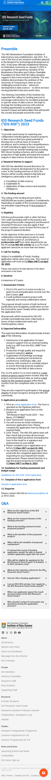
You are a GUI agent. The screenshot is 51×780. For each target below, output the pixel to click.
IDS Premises (8, 660)
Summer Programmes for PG (15, 740)
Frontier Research (10, 701)
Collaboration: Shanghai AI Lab (16, 715)
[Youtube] (19, 632)
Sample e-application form (14, 484)
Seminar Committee (11, 676)
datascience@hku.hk (37, 493)
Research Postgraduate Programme (19, 730)
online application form (25, 404)
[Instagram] (11, 632)
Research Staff (8, 681)
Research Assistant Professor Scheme (20, 710)
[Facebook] (15, 632)
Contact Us (36, 775)
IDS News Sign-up (10, 760)
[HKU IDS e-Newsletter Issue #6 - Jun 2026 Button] (43, 772)
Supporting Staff (9, 690)
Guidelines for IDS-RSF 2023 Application (21, 475)
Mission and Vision (10, 647)
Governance (7, 642)
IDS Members (8, 672)
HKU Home (7, 775)
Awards (5, 719)
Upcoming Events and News (15, 751)
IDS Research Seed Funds (14, 706)
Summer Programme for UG (15, 735)
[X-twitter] (7, 632)
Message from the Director (14, 656)
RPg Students (8, 685)
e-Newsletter (7, 755)
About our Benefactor (11, 651)
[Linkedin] (3, 632)
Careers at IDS (21, 775)
